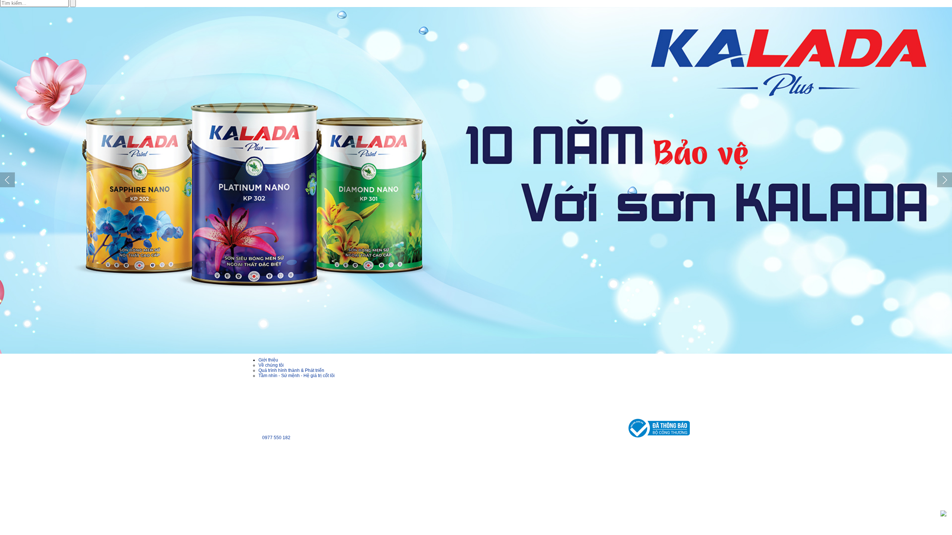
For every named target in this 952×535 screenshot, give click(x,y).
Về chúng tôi (271, 365)
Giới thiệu (268, 360)
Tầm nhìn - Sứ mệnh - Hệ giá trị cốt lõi (296, 375)
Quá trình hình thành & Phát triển (291, 370)
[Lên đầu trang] (943, 513)
